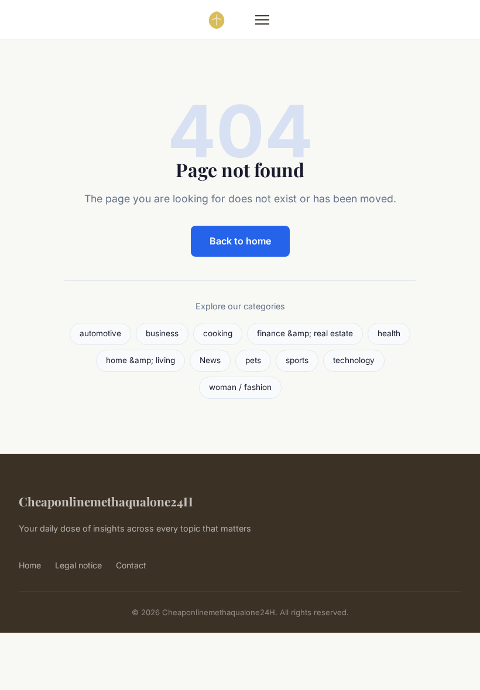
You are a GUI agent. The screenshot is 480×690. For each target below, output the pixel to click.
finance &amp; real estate (305, 333)
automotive (100, 333)
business (162, 333)
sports (297, 360)
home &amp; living (140, 360)
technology (354, 360)
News (210, 360)
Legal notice (78, 565)
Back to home (240, 241)
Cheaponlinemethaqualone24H (106, 501)
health (389, 333)
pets (253, 360)
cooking (217, 333)
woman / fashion (240, 387)
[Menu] (262, 20)
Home (30, 565)
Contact (131, 565)
